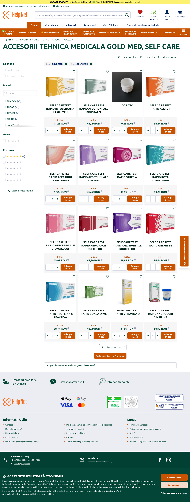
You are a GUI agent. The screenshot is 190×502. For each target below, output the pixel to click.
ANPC (132, 433)
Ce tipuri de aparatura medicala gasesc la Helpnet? (70, 365)
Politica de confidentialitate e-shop (22, 441)
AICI (120, 491)
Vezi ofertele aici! (132, 2)
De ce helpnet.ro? (13, 428)
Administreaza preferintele (174, 492)
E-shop (34, 25)
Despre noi (90, 25)
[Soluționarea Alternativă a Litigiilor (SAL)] (169, 406)
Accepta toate (174, 477)
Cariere (69, 437)
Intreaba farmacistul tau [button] (184, 249)
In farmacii (71, 25)
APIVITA (11, 112)
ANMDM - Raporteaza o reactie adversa (148, 441)
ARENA (11, 118)
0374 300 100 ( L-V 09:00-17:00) (27, 460)
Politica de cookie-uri (76, 433)
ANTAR (10, 107)
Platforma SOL (136, 437)
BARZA (10, 124)
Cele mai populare (127, 56)
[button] (167, 15)
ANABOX (11, 101)
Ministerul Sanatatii (139, 424)
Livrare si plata (12, 433)
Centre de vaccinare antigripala (142, 25)
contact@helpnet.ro (22, 463)
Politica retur (11, 437)
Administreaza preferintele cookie (82, 441)
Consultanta (51, 25)
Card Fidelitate (111, 25)
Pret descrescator (167, 56)
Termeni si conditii (75, 428)
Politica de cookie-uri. (45, 494)
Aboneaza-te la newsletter (98, 462)
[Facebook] (160, 460)
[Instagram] (168, 460)
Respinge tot (174, 485)
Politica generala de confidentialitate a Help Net (89, 424)
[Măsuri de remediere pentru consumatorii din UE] (169, 397)
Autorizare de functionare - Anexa (145, 428)
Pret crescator (147, 56)
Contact (9, 424)
